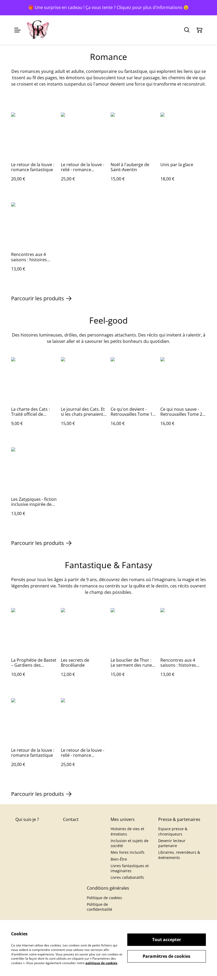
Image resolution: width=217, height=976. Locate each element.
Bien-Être (119, 859)
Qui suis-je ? (27, 819)
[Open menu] (17, 30)
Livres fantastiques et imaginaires (130, 868)
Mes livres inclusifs (127, 852)
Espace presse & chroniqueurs (172, 831)
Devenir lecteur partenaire (172, 843)
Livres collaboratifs (127, 877)
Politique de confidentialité (99, 907)
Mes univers (123, 819)
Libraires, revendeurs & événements (179, 855)
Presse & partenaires (179, 819)
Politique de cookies (104, 897)
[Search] (186, 30)
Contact (71, 819)
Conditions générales (108, 888)
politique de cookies (101, 963)
